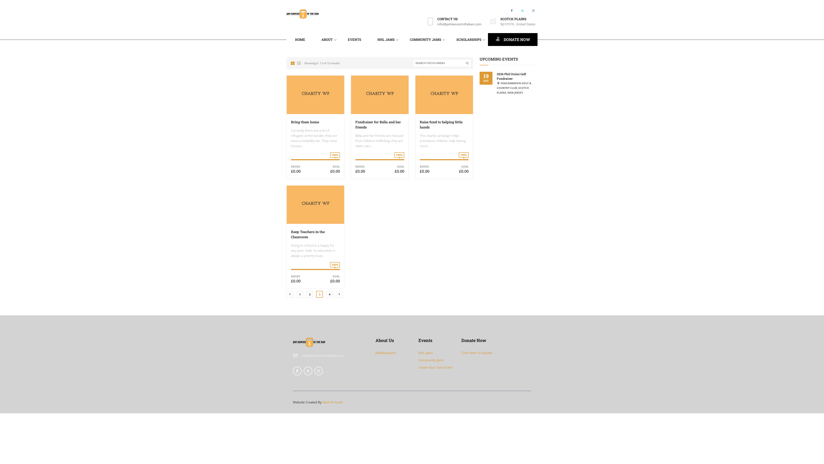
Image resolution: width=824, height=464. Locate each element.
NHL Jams (425, 353)
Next (339, 294)
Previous (289, 294)
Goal (336, 166)
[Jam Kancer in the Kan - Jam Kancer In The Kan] (302, 13)
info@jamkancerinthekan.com (459, 24)
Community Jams (431, 360)
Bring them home (305, 122)
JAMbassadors (386, 353)
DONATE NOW (516, 39)
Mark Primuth (333, 402)
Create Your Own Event (435, 367)
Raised (295, 166)
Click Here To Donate (476, 353)
